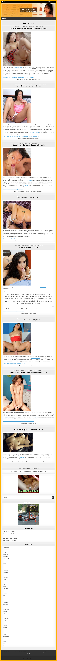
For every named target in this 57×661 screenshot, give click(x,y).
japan (34, 428)
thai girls (4, 632)
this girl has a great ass (34, 132)
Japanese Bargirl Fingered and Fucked (28, 430)
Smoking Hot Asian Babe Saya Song (10, 533)
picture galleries (6, 609)
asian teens (17, 26)
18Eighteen (7, 417)
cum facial (29, 191)
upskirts (4, 641)
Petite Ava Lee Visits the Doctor (9, 540)
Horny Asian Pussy (28, 9)
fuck (17, 461)
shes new (37, 138)
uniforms (4, 638)
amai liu (27, 423)
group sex (5, 581)
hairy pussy (5, 584)
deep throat (5, 577)
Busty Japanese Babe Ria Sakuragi (10, 538)
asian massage (6, 549)
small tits (40, 370)
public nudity (5, 616)
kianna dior (40, 240)
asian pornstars (16, 84)
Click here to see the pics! (25, 458)
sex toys (4, 620)
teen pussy (22, 457)
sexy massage (26, 185)
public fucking (39, 428)
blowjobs (28, 84)
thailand (4, 634)
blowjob (26, 313)
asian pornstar (26, 365)
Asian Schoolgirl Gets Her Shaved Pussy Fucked (28, 28)
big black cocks (6, 561)
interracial (5, 593)
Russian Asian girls (18, 67)
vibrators (4, 643)
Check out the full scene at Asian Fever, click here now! (14, 363)
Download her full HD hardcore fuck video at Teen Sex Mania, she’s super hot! (18, 77)
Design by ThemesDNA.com (28, 658)
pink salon (36, 461)
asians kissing (6, 556)
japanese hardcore (29, 461)
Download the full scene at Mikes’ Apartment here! (13, 189)
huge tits (35, 240)
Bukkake (5, 568)
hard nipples (24, 26)
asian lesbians (6, 547)
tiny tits (34, 423)
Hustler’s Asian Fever (35, 358)
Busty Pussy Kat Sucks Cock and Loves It (28, 145)
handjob (4, 586)
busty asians (28, 143)
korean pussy (5, 597)
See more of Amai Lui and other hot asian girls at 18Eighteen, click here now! (18, 421)
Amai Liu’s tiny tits (34, 417)
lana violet (36, 365)
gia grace (30, 313)
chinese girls (36, 196)
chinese (27, 240)
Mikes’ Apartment (28, 180)
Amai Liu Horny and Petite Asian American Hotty (28, 372)
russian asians (39, 26)
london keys (5, 602)
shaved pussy (34, 79)
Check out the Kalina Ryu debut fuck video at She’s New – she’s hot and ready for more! (21, 136)
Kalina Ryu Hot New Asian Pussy (28, 86)
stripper (45, 461)
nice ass (33, 138)
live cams (5, 600)
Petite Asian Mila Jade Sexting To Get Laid (11, 536)
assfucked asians (6, 558)
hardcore (23, 79)
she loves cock (43, 287)
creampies (5, 574)
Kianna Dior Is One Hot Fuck (28, 198)
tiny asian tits (28, 68)
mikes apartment (39, 191)
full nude (21, 428)
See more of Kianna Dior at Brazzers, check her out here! (14, 238)
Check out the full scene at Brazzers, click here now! (13, 311)
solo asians (5, 629)
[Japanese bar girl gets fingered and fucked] (18, 451)
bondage (4, 565)
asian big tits (21, 191)
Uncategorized (6, 636)
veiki (39, 79)
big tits (25, 191)
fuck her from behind (31, 234)
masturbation (5, 604)
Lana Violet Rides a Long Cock (28, 320)
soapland (5, 627)
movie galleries (6, 606)
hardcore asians (31, 26)
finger (15, 461)
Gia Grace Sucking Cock (28, 247)
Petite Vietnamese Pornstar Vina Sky (10, 531)
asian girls (24, 138)
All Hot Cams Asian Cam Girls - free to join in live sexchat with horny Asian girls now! (28, 471)
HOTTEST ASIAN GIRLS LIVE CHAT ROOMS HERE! (14, 651)
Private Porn (5, 611)
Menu (5, 1)
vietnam (4, 645)
